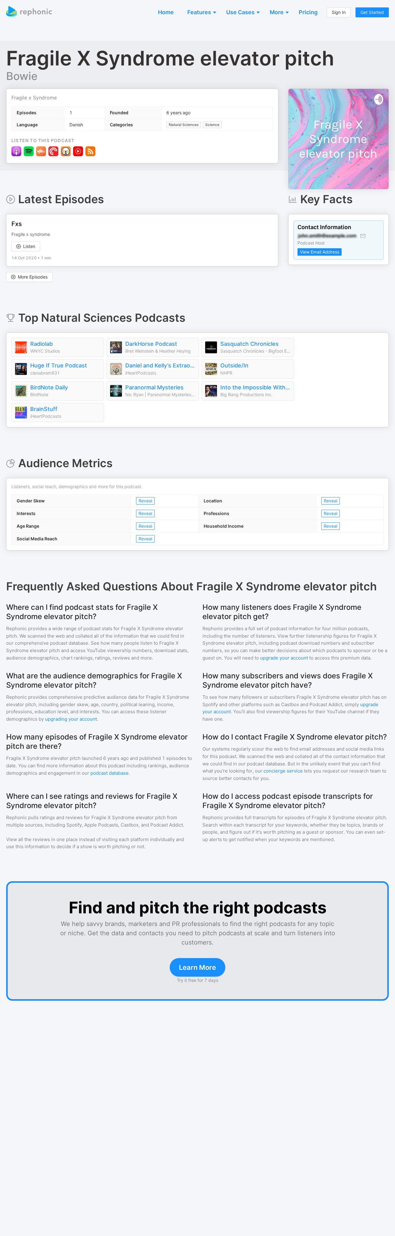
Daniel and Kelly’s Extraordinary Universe (160, 365)
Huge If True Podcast (58, 365)
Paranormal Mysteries (154, 387)
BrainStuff (43, 409)
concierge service (283, 771)
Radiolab (41, 344)
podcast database (109, 773)
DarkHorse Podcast (151, 344)
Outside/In (234, 365)
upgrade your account (284, 658)
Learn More (197, 967)
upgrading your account (71, 719)
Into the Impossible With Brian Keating (255, 387)
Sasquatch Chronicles (249, 344)
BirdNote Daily (49, 387)
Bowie (22, 75)
